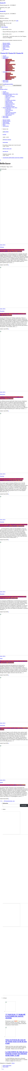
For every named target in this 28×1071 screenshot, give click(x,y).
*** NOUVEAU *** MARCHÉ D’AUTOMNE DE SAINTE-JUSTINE (15, 1016)
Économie (2, 311)
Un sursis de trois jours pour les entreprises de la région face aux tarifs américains (13, 597)
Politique (2, 247)
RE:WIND (4, 134)
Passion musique (5, 142)
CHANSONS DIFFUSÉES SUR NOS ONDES (13, 157)
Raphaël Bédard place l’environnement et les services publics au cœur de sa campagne (12, 250)
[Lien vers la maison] (11, 53)
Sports (1, 782)
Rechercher (17, 85)
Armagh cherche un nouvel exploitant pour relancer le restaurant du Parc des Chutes (11, 479)
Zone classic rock (5, 151)
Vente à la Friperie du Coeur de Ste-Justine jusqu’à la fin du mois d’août (16, 1041)
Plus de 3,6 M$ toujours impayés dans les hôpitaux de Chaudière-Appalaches (13, 661)
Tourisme (2, 476)
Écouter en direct (9, 84)
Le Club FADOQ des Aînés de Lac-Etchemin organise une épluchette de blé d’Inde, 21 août (16, 1053)
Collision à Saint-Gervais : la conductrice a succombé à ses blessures (11, 397)
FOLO (13, 1063)
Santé (1, 658)
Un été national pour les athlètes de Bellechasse (12, 785)
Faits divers (2, 394)
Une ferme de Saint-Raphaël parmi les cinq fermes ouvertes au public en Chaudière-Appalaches (13, 525)
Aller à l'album (4, 27)
